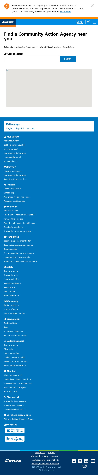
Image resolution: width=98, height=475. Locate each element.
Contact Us (40, 452)
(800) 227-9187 (20, 401)
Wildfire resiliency (11, 295)
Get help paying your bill (14, 145)
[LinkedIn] (87, 462)
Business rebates (10, 249)
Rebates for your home (13, 227)
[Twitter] (81, 462)
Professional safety (11, 279)
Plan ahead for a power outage (17, 197)
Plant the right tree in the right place (19, 223)
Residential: (15, 401)
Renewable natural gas (13, 331)
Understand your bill (12, 157)
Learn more (65, 11)
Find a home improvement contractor (19, 215)
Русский (30, 128)
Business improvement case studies (18, 245)
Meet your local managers (15, 387)
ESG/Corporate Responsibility (45, 460)
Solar (6, 327)
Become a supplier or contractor (17, 241)
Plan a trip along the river (15, 313)
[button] (92, 6)
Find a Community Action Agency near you (45, 36)
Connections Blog (39, 456)
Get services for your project (15, 361)
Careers (51, 452)
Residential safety (11, 275)
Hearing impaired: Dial (15, 409)
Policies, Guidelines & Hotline (45, 463)
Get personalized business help (17, 257)
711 (25, 409)
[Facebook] (75, 462)
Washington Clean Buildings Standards (20, 261)
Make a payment (11, 149)
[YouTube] (94, 462)
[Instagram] (86, 467)
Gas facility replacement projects (17, 379)
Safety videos (9, 287)
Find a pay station (11, 353)
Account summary (11, 141)
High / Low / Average (13, 171)
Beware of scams (11, 271)
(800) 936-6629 (17, 405)
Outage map (9, 193)
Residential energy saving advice (17, 231)
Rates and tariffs (10, 392)
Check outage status (12, 189)
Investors (55, 456)
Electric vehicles (10, 323)
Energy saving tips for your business (19, 253)
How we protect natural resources (18, 383)
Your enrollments (11, 161)
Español (20, 128)
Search (67, 59)
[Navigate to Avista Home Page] (8, 24)
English (9, 128)
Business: (14, 405)
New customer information (15, 153)
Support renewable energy (15, 335)
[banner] (49, 9)
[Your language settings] (77, 22)
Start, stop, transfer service (15, 179)
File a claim (8, 349)
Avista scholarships (11, 305)
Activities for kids (11, 211)
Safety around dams (12, 283)
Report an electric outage (14, 201)
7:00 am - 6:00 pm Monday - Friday (18, 419)
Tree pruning (9, 291)
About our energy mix (13, 375)
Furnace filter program (13, 219)
